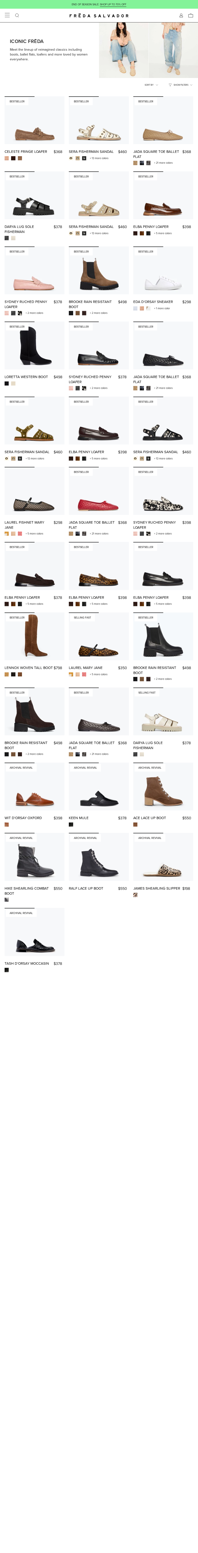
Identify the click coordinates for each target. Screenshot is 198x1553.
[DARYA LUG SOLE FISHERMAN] (34, 195)
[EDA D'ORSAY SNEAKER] (163, 270)
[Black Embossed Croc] (71, 824)
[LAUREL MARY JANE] (99, 636)
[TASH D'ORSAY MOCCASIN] (34, 932)
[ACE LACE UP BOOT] (163, 787)
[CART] (191, 15)
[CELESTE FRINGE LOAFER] (34, 120)
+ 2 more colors (34, 313)
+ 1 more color (162, 308)
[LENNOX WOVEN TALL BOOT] (34, 636)
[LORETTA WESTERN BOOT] (34, 346)
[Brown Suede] (135, 824)
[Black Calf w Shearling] (7, 900)
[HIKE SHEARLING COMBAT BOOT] (34, 857)
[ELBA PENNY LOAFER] (163, 195)
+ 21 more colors (163, 163)
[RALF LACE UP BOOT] (99, 857)
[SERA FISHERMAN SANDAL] (99, 120)
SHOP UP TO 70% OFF (113, 4)
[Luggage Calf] (7, 824)
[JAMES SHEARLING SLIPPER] (163, 857)
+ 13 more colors (99, 158)
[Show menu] (7, 15)
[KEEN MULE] (99, 787)
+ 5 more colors (163, 233)
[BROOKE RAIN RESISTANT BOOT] (99, 270)
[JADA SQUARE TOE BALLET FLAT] (163, 120)
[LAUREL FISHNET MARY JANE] (34, 491)
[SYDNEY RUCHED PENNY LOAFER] (34, 270)
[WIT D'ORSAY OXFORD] (34, 787)
